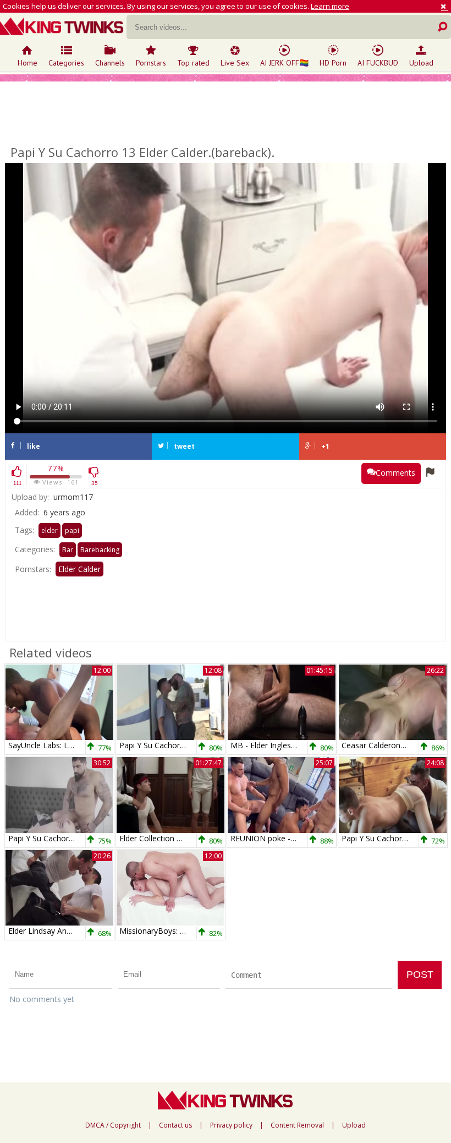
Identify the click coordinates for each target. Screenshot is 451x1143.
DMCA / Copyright (113, 1125)
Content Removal (297, 1125)
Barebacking (99, 549)
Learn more (330, 6)
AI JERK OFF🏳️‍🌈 (284, 63)
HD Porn (333, 63)
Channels (110, 63)
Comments (395, 472)
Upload (421, 63)
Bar (67, 549)
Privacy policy (231, 1125)
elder (49, 530)
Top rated (193, 63)
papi (72, 530)
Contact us (175, 1125)
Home (27, 63)
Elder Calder (79, 569)
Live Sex (235, 63)
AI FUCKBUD (378, 63)
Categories (66, 63)
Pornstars (151, 63)
